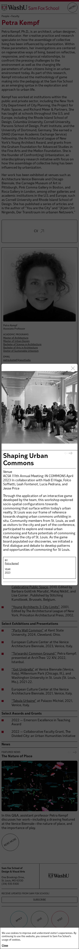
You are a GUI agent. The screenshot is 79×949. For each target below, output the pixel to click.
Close (5, 945)
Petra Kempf (12, 563)
